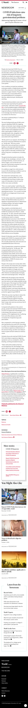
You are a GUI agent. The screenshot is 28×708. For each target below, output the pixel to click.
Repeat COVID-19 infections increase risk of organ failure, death (14, 508)
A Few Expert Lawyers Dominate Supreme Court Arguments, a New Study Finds (13, 637)
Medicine (4, 422)
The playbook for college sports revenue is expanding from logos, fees (12, 644)
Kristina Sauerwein (10, 59)
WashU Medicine (5, 373)
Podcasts (4, 680)
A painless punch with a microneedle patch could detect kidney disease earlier (14, 596)
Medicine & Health (6, 424)
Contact (3, 693)
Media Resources (6, 690)
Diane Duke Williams (14, 415)
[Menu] (26, 2)
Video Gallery (5, 683)
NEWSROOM (8, 8)
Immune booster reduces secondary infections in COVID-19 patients (13, 453)
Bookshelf (4, 678)
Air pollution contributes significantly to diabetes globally (13, 571)
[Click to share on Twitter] (18, 63)
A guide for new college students (13, 615)
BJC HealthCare (18, 391)
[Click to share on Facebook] (15, 63)
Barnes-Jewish (17, 390)
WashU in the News (9, 628)
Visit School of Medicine (7, 437)
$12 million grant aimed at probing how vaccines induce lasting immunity (13, 468)
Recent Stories (8, 592)
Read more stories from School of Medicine (12, 434)
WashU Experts (8, 612)
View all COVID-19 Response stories (12, 475)
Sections (21, 7)
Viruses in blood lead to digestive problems (11, 539)
